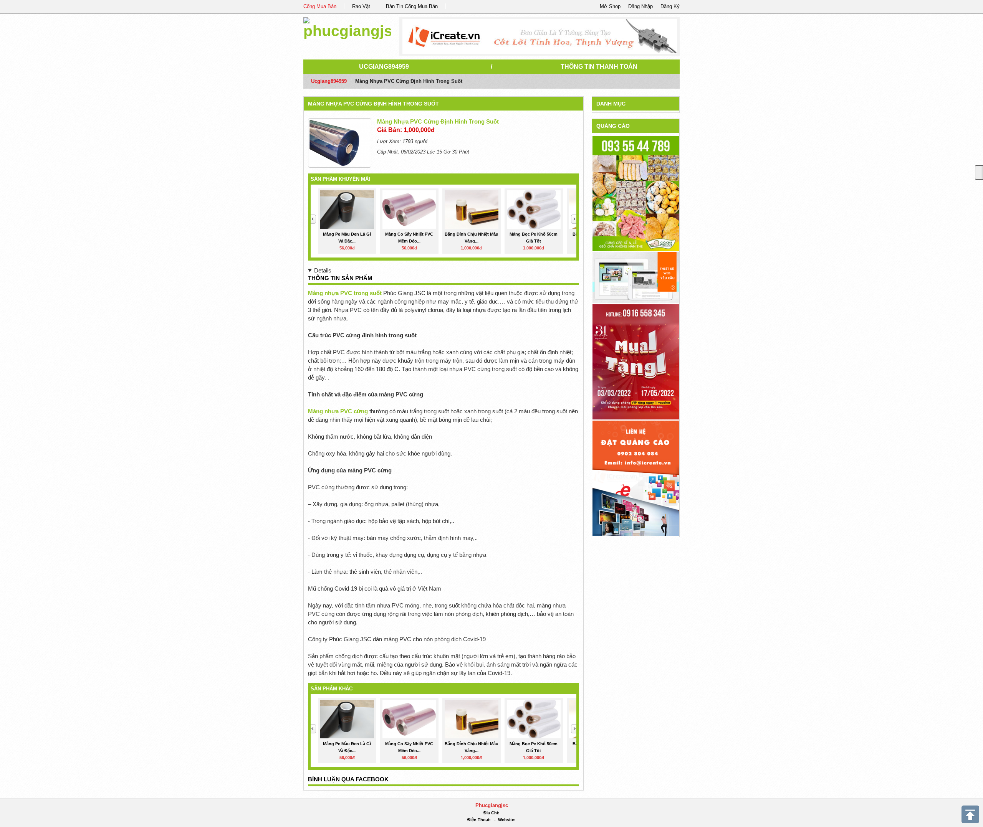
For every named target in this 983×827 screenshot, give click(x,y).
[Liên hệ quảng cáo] (635, 477)
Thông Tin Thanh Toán (599, 66)
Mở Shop (610, 6)
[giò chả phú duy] (635, 193)
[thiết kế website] (539, 36)
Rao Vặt (361, 6)
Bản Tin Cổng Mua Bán (412, 6)
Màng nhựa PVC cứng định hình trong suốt (373, 104)
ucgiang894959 (384, 66)
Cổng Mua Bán (319, 6)
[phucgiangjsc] (347, 26)
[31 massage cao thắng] (635, 361)
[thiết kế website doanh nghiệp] (635, 277)
